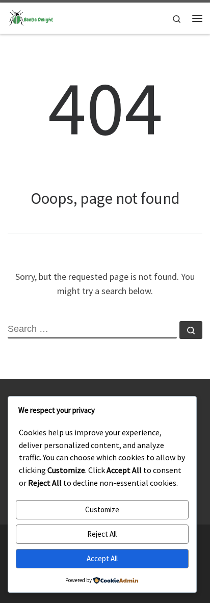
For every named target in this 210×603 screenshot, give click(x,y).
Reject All (102, 534)
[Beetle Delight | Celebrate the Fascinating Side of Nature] (31, 17)
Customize (102, 509)
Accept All (102, 558)
